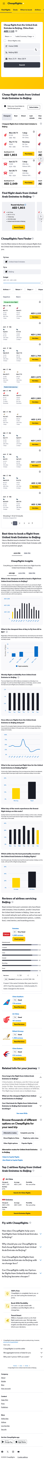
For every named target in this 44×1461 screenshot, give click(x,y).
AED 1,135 (9, 31)
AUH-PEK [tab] (17, 553)
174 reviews (16, 1003)
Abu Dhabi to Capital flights (12, 1160)
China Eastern (17, 1048)
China (26, 1366)
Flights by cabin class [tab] (30, 1138)
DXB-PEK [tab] (27, 553)
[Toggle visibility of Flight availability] (22, 666)
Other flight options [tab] (10, 1143)
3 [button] (24, 523)
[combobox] (24, 261)
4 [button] (28, 523)
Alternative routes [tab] (10, 1133)
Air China (15, 1014)
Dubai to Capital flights (10, 1157)
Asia (21, 1366)
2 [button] (19, 523)
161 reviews (16, 1021)
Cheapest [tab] (6, 116)
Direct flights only (14, 41)
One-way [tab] (40, 117)
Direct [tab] (23, 116)
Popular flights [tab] (27, 1143)
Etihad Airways (17, 1031)
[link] (18, 227)
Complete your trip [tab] (27, 1133)
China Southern (17, 997)
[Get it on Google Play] (7, 1442)
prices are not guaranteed (10, 1342)
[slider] (41, 283)
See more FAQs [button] (22, 1113)
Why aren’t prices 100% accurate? (16, 1357)
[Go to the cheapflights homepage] (16, 3)
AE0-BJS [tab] (12, 573)
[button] (3, 3)
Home (15, 1366)
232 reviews (17, 1055)
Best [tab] (15, 116)
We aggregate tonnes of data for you (17, 1353)
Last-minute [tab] (32, 117)
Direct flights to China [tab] (11, 1138)
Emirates (15, 928)
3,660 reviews (17, 935)
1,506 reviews (17, 1038)
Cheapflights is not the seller (14, 1349)
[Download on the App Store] (21, 1442)
